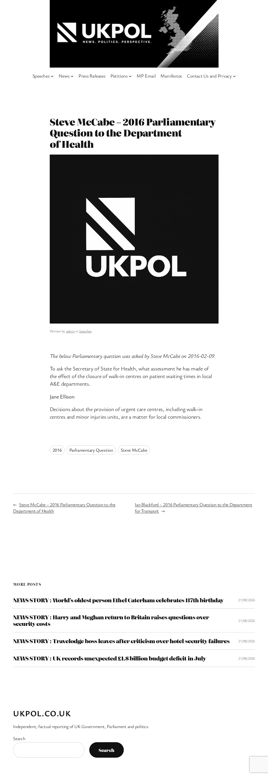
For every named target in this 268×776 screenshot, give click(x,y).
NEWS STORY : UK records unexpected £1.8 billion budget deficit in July (109, 658)
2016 (57, 450)
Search (19, 738)
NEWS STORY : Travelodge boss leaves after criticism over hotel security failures (121, 641)
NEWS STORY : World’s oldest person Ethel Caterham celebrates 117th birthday (118, 600)
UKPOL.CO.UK (42, 713)
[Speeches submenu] (52, 75)
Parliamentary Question (91, 450)
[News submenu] (72, 75)
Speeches (85, 331)
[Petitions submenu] (130, 75)
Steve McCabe (134, 450)
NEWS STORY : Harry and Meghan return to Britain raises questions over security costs (111, 620)
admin (70, 331)
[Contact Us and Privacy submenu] (234, 75)
